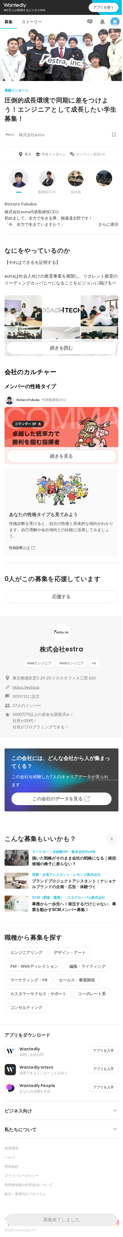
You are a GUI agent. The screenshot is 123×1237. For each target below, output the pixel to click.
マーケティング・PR (28, 980)
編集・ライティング (88, 966)
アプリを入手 (103, 1050)
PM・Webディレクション (34, 966)
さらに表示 (108, 224)
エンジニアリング (26, 952)
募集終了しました (61, 1219)
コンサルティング (26, 1007)
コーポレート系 (92, 994)
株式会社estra (61, 649)
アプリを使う (103, 7)
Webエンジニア (39, 663)
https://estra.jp (26, 687)
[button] (64, 1035)
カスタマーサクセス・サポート (38, 994)
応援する (61, 596)
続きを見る (61, 456)
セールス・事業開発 (77, 980)
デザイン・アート (70, 952)
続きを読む (61, 348)
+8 (94, 663)
